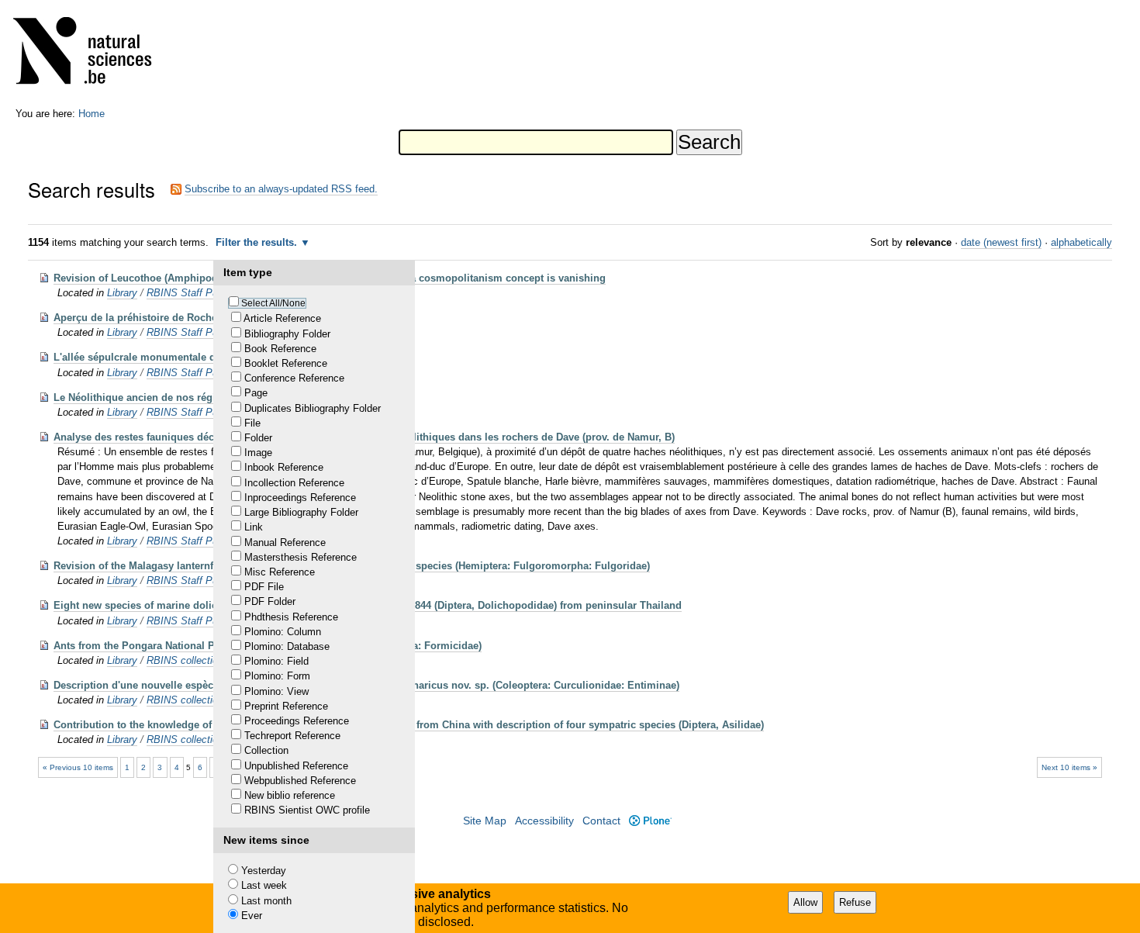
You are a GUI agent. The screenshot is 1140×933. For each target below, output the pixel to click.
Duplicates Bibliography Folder (312, 408)
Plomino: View (276, 691)
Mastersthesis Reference (300, 557)
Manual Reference (285, 542)
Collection (266, 750)
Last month (266, 901)
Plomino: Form (277, 676)
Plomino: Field (276, 661)
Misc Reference (279, 572)
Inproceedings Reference (300, 497)
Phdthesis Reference (291, 617)
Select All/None (273, 303)
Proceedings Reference (296, 721)
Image (258, 452)
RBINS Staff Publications (204, 293)
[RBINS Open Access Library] (92, 54)
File (252, 423)
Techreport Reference (292, 735)
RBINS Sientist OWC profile (307, 810)
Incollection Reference (294, 483)
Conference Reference (294, 378)
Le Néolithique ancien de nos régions (143, 397)
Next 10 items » (1069, 767)
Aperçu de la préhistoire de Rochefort (143, 317)
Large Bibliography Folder (301, 512)
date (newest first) (1001, 242)
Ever (251, 915)
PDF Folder (269, 601)
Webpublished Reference (300, 780)
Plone (650, 821)
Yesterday (263, 870)
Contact (601, 821)
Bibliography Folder (287, 334)
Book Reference (280, 348)
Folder (258, 438)
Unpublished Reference (296, 766)
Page (256, 393)
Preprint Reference (286, 706)
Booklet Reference (285, 363)
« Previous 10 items (78, 767)
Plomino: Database (287, 646)
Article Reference (282, 318)
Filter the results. (258, 242)
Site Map (484, 821)
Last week (264, 885)
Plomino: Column (282, 632)
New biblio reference (289, 795)
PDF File (264, 587)
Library (122, 293)
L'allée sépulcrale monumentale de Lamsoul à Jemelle (184, 357)
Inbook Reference (283, 467)
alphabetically (1081, 242)
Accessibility (544, 821)
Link (253, 527)
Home (91, 113)
